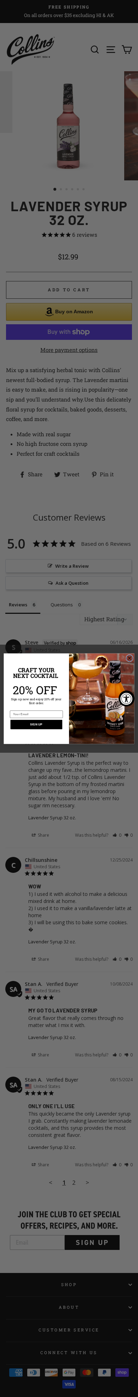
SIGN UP (36, 724)
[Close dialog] (129, 658)
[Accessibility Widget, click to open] (126, 699)
